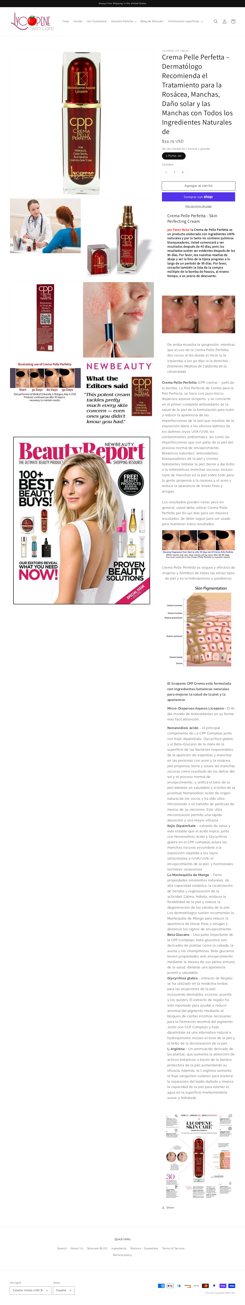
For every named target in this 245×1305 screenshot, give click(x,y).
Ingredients (119, 1248)
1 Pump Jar (174, 156)
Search (62, 1248)
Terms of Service (173, 1248)
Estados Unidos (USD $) (28, 1290)
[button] (215, 21)
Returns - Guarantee (144, 1248)
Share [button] (170, 1207)
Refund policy (122, 1255)
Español (61, 1290)
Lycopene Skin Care (225, 1293)
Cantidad (167, 164)
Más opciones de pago (198, 206)
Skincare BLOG (97, 1248)
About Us (77, 1248)
